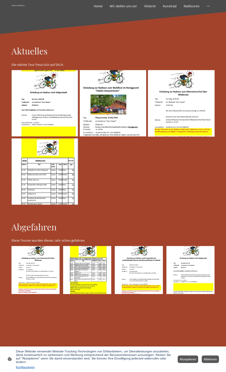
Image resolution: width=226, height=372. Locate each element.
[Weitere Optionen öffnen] (208, 6)
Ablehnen (210, 359)
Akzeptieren (188, 359)
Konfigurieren (25, 367)
